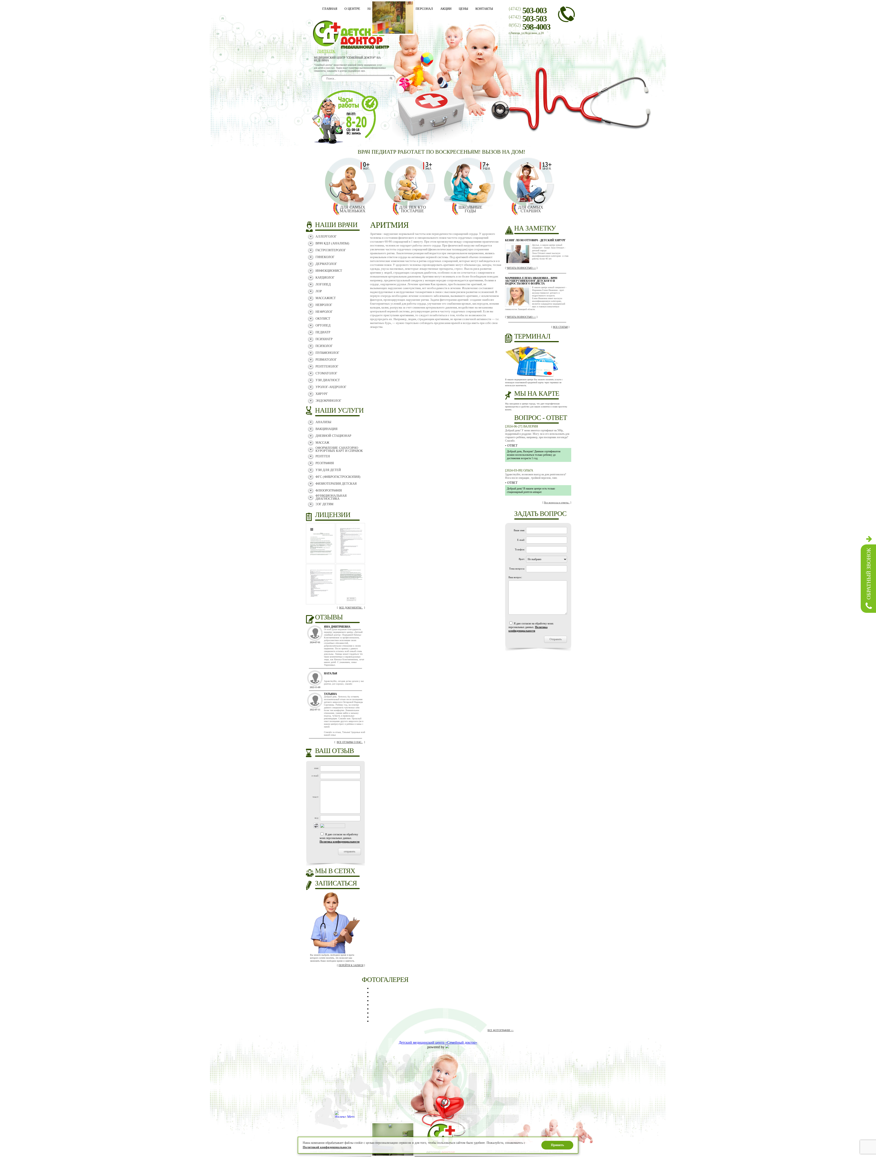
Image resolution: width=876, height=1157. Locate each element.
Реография (324, 463)
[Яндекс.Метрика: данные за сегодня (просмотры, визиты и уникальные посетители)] (344, 1114)
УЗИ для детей (328, 470)
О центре (352, 8)
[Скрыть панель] (869, 538)
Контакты (484, 8)
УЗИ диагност (327, 380)
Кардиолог (324, 277)
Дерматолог (326, 264)
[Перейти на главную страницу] (350, 47)
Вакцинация (326, 429)
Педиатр (322, 332)
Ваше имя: (519, 530)
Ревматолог (326, 359)
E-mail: (521, 539)
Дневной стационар (333, 435)
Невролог (323, 305)
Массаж (322, 442)
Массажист (325, 298)
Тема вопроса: (517, 568)
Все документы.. (351, 607)
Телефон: (520, 549)
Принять (557, 1145)
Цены (463, 8)
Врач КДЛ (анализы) (332, 243)
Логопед (323, 284)
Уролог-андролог (330, 387)
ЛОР (318, 291)
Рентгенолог (326, 366)
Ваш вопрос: (515, 577)
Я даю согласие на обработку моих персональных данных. (340, 838)
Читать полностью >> (521, 268)
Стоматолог (326, 373)
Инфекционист (328, 270)
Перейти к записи (351, 965)
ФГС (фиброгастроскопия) (337, 477)
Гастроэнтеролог (330, 250)
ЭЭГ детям (324, 504)
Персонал (424, 8)
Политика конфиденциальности (340, 841)
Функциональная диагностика (331, 497)
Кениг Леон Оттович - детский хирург (535, 240)
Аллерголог (325, 236)
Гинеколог (324, 257)
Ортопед (323, 325)
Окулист (322, 318)
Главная (329, 8)
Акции (445, 8)
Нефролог (324, 311)
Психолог (324, 346)
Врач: (522, 559)
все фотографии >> (501, 1030)
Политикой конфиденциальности (327, 1147)
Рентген (322, 456)
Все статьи (560, 327)
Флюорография (328, 490)
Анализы (323, 422)
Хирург (321, 394)
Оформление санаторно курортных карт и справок (339, 449)
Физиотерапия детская (336, 483)
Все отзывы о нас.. (350, 742)
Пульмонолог (327, 353)
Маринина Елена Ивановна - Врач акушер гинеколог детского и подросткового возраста (531, 281)
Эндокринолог (328, 400)
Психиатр (324, 339)
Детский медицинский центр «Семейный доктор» (438, 1042)
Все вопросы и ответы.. (557, 502)
